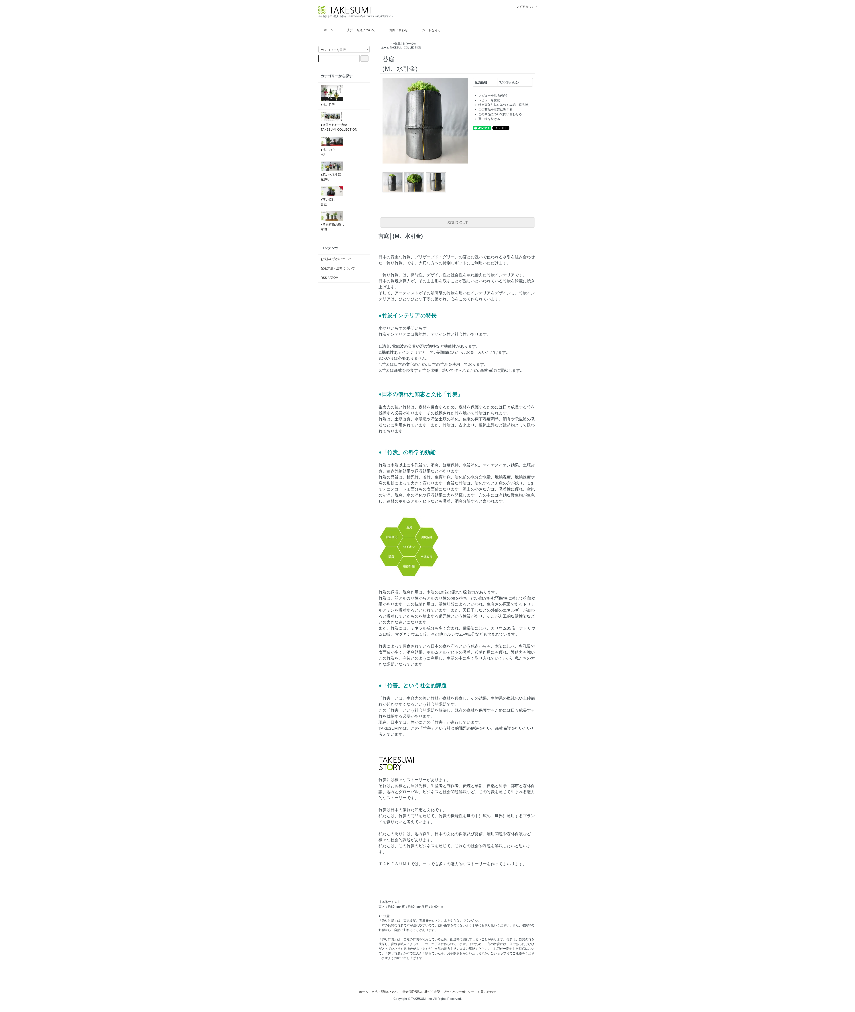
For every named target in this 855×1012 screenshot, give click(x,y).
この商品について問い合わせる (500, 114)
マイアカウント (527, 6)
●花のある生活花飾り (331, 177)
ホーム (328, 30)
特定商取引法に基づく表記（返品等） (504, 105)
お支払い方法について (336, 259)
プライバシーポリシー (458, 992)
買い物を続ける (489, 119)
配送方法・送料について (338, 268)
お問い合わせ (398, 30)
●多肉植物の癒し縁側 (332, 227)
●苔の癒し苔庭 (328, 202)
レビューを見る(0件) (492, 95)
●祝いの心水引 (328, 152)
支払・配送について (361, 30)
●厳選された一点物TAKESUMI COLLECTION (339, 127)
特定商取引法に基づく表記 (421, 992)
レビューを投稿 (489, 100)
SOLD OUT (457, 222)
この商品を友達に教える (495, 109)
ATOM (334, 277)
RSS (324, 277)
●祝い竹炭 (328, 104)
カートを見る (431, 30)
